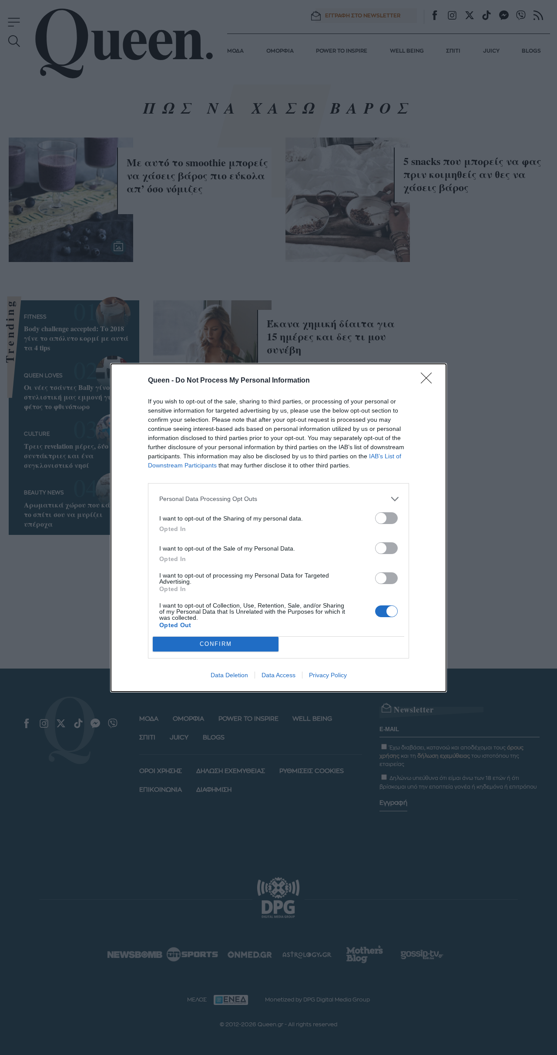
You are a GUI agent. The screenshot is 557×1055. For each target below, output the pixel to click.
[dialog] (278, 528)
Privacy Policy (328, 675)
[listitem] (278, 499)
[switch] (386, 518)
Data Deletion (229, 675)
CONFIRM (216, 644)
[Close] (429, 381)
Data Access (278, 675)
